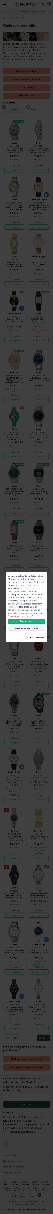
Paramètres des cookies (26, 628)
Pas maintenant (37, 637)
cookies (14, 582)
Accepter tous (26, 621)
